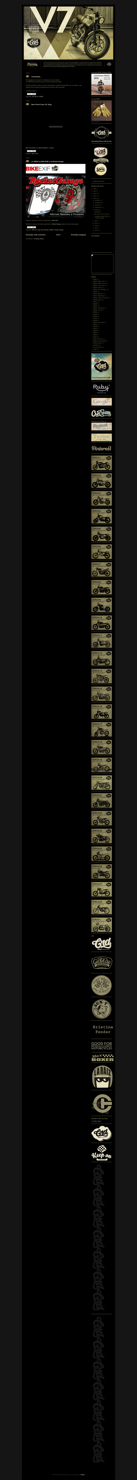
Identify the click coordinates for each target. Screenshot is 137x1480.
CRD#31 (95, 328)
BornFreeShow (43, 148)
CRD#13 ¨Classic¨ (97, 287)
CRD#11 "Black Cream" (99, 283)
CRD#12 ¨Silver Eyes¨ (99, 285)
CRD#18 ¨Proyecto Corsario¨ (100, 298)
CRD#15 (95, 291)
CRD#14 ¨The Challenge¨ (99, 289)
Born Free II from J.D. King (41, 104)
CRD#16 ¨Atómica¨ (98, 293)
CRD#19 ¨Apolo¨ (97, 300)
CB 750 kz (35, 96)
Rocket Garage (56, 224)
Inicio (58, 235)
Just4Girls (95, 345)
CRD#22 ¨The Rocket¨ (99, 308)
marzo (97, 230)
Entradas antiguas (78, 235)
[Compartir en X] (31, 94)
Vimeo (52, 148)
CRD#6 (95, 337)
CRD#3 (95, 324)
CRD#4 (95, 332)
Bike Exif (34, 230)
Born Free (35, 153)
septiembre (98, 207)
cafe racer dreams (43, 230)
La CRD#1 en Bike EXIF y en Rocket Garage (47, 161)
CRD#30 (95, 326)
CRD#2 (41, 96)
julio (96, 221)
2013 (94, 191)
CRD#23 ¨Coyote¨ (97, 310)
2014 (94, 189)
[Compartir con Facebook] (33, 94)
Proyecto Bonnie (97, 347)
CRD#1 (51, 230)
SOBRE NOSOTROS (98, 181)
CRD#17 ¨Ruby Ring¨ (98, 295)
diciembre (97, 200)
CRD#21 (95, 306)
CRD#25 (95, 314)
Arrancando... (36, 77)
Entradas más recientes (35, 235)
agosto (97, 209)
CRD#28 (95, 320)
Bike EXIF (55, 220)
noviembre (98, 202)
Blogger (83, 1474)
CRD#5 (95, 335)
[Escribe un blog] (30, 94)
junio (96, 223)
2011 (94, 196)
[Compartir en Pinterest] (35, 94)
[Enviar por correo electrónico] (28, 94)
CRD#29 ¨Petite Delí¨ (98, 322)
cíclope (95, 349)
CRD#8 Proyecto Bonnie (99, 341)
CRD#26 (95, 316)
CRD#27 (95, 318)
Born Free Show (30, 148)
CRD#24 (95, 312)
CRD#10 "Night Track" (99, 281)
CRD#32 (95, 330)
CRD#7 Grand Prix (98, 339)
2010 (94, 198)
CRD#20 (95, 304)
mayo (96, 225)
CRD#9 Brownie (97, 343)
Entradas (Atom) (39, 238)
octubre (97, 205)
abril (96, 228)
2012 (94, 193)
